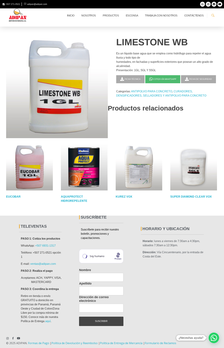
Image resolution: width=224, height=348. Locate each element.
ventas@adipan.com (43, 263)
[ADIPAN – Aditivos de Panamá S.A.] (17, 15)
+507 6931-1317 (45, 245)
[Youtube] (219, 4)
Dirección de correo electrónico (94, 299)
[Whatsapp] (202, 4)
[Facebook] (214, 4)
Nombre (85, 270)
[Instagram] (208, 4)
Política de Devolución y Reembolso (74, 343)
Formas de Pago (38, 343)
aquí (48, 321)
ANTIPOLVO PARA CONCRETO (151, 91)
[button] (214, 338)
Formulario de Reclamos (160, 343)
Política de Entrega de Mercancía (121, 343)
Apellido (85, 283)
